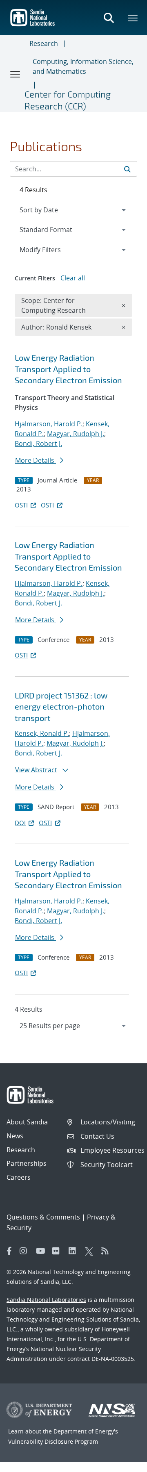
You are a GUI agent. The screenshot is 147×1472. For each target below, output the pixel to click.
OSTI (21, 505)
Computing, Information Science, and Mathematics (83, 66)
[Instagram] (26, 1251)
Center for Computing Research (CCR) (67, 100)
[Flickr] (58, 1251)
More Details (35, 460)
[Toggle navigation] (15, 74)
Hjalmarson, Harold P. (48, 423)
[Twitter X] (91, 1251)
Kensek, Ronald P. (42, 733)
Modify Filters (51, 249)
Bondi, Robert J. (38, 443)
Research (43, 43)
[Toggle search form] (109, 18)
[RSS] (107, 1251)
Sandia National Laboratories (46, 1300)
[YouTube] (42, 1251)
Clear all (72, 277)
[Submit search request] (127, 169)
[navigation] (73, 1025)
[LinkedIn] (75, 1251)
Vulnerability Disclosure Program (53, 1441)
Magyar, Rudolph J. (75, 433)
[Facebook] (9, 1251)
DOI (20, 823)
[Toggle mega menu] (133, 18)
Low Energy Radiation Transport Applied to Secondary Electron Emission (68, 369)
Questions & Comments (43, 1217)
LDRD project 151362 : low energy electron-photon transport (61, 706)
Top (123, 1462)
